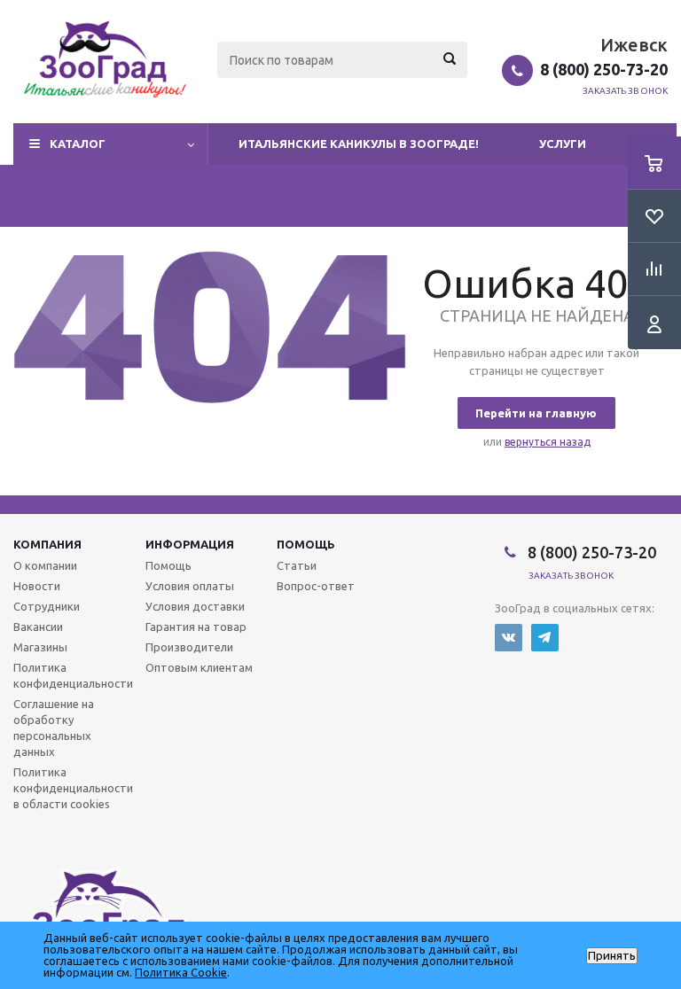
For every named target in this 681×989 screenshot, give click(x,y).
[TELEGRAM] (545, 637)
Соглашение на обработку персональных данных (53, 727)
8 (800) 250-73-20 (604, 69)
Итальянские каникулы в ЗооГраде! (359, 143)
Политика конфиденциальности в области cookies (73, 788)
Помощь (306, 544)
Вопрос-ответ (316, 586)
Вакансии (38, 626)
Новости (36, 586)
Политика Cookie (181, 972)
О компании (45, 565)
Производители (189, 647)
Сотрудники (46, 606)
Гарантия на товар (196, 626)
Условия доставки (195, 606)
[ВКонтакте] (508, 637)
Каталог (78, 143)
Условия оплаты (189, 586)
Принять (612, 955)
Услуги (562, 143)
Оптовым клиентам (199, 667)
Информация (189, 544)
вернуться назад (548, 442)
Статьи (297, 565)
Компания (47, 544)
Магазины (40, 647)
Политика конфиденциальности (73, 675)
